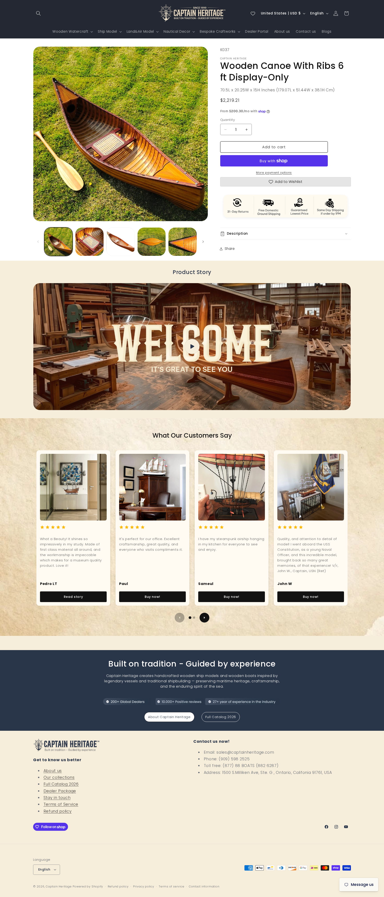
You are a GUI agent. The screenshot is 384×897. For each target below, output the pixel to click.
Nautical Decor (177, 31)
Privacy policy (143, 886)
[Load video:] (192, 346)
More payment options (274, 172)
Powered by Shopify (88, 886)
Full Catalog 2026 (220, 717)
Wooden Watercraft (70, 31)
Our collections (59, 777)
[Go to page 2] (194, 618)
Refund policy (58, 811)
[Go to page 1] (190, 617)
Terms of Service (61, 804)
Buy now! (152, 597)
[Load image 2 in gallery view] (89, 241)
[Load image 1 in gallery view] (58, 241)
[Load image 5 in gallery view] (182, 241)
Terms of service (171, 886)
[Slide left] (38, 241)
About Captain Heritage (169, 717)
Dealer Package (60, 791)
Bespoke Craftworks (218, 31)
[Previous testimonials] (179, 618)
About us (53, 770)
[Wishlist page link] (253, 13)
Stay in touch (57, 797)
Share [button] (230, 248)
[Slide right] (203, 241)
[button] (38, 13)
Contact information (204, 886)
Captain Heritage (59, 886)
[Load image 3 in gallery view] (120, 241)
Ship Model (107, 31)
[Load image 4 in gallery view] (151, 241)
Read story (73, 597)
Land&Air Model (140, 31)
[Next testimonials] (204, 618)
